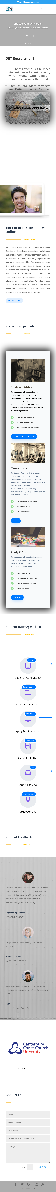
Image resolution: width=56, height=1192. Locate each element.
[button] (16, 1068)
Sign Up (17, 597)
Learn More (14, 301)
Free (15, 521)
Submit (43, 1167)
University (28, 35)
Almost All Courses (23, 437)
